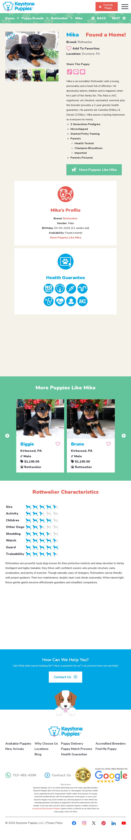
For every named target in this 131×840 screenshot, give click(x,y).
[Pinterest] (103, 823)
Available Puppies (18, 744)
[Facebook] (74, 823)
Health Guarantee (74, 754)
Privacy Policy (54, 823)
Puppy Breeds (33, 18)
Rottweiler (59, 18)
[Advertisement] (65, 342)
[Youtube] (124, 823)
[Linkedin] (114, 823)
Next (116, 18)
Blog (38, 754)
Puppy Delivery (72, 744)
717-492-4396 (24, 775)
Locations (41, 749)
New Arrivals (14, 749)
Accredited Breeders (111, 744)
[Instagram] (84, 823)
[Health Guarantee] (65, 262)
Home (9, 18)
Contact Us (63, 677)
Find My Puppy (106, 749)
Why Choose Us (46, 744)
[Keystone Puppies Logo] (65, 731)
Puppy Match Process (76, 749)
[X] (94, 823)
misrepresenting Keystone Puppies (46, 808)
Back (101, 18)
